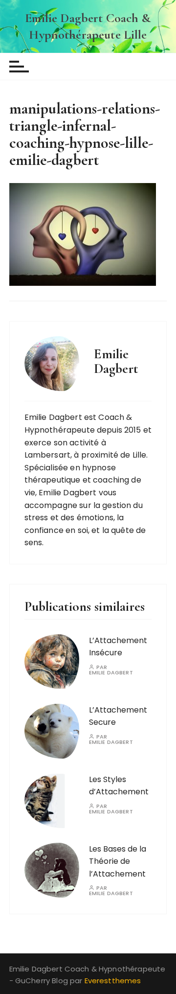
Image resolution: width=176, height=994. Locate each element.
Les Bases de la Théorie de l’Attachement (117, 861)
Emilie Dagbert (111, 672)
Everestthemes (113, 980)
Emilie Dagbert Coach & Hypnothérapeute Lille (88, 26)
